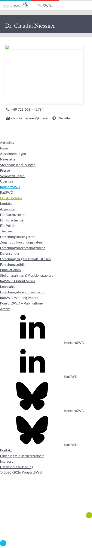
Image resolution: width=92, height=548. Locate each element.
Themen (6, 231)
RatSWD (6, 192)
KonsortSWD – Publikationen (22, 303)
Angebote (7, 209)
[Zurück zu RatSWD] (45, 5)
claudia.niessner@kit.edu (29, 118)
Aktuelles (7, 142)
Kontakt (6, 203)
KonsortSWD (10, 187)
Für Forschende (11, 220)
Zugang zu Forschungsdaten (21, 242)
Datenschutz (9, 253)
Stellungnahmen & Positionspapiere (26, 275)
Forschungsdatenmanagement (22, 248)
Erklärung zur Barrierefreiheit (22, 456)
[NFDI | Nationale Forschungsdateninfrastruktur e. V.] (46, 545)
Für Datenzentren (13, 215)
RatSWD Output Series (17, 281)
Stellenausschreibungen (18, 165)
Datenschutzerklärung (16, 467)
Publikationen (10, 270)
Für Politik (7, 225)
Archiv (5, 309)
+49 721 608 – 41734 (27, 109)
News (4, 148)
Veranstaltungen (12, 176)
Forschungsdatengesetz (17, 237)
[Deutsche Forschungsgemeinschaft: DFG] (46, 500)
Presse (5, 170)
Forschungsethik (12, 264)
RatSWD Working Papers (19, 298)
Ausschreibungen (13, 154)
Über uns (7, 181)
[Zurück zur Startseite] (15, 5)
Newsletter (8, 159)
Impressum (8, 461)
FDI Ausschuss (11, 198)
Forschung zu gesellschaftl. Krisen (25, 259)
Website (64, 118)
